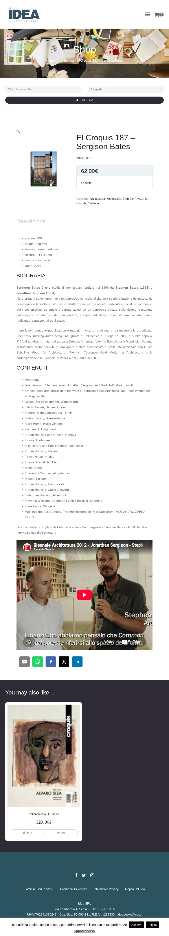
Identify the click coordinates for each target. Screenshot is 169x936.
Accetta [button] (136, 925)
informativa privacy (106, 889)
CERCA (86, 100)
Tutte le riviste (133, 198)
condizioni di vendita (73, 889)
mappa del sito (135, 889)
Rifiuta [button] (153, 925)
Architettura (65, 60)
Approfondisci (84, 931)
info (29, 833)
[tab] (31, 221)
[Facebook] (76, 875)
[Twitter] (84, 875)
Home (50, 60)
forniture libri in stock (38, 889)
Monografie (114, 198)
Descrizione (31, 221)
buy (63, 833)
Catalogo (93, 203)
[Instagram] (92, 875)
